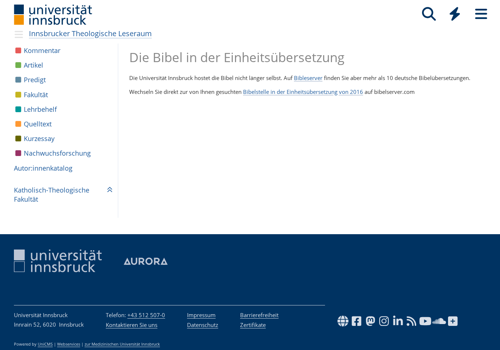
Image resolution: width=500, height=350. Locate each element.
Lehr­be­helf (40, 109)
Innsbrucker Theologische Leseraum (90, 33)
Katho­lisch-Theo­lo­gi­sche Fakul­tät (51, 194)
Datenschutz (202, 324)
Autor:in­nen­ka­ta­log (43, 168)
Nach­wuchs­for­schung (57, 153)
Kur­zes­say (39, 138)
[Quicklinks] (455, 14)
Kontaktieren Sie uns (131, 324)
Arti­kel (33, 65)
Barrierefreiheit (259, 315)
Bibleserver (308, 77)
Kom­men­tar (42, 50)
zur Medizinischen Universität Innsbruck (122, 344)
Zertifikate (253, 324)
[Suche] (429, 14)
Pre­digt (35, 79)
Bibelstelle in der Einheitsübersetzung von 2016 (303, 91)
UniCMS (45, 344)
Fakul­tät (36, 94)
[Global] (455, 15)
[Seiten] (481, 14)
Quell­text (38, 123)
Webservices (68, 344)
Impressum (201, 315)
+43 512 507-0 (146, 315)
